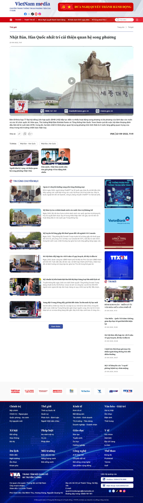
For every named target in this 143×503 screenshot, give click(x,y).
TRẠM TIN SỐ (29, 20)
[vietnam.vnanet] (43, 391)
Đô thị (12, 441)
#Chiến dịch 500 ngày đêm (69, 20)
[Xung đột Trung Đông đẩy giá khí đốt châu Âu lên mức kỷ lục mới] (25, 310)
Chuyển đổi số (79, 458)
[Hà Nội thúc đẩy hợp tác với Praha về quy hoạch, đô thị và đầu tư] (25, 264)
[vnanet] (113, 391)
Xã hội (14, 430)
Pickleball (108, 458)
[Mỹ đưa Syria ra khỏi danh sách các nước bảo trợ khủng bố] (25, 217)
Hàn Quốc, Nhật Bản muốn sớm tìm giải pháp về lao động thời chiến (54, 169)
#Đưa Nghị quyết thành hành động (42, 20)
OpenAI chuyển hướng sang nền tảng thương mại (64, 187)
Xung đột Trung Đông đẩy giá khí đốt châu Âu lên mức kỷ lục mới (70, 302)
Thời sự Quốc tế (48, 410)
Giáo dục (78, 430)
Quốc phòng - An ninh (19, 417)
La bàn (107, 445)
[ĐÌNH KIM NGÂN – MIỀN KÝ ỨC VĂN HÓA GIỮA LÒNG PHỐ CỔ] (119, 294)
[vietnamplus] (29, 391)
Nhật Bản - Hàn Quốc (28, 144)
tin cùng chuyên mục (26, 181)
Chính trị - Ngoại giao (19, 414)
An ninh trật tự (47, 434)
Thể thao (110, 451)
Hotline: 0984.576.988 (116, 479)
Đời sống (13, 434)
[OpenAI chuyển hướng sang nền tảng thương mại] (25, 194)
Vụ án (43, 438)
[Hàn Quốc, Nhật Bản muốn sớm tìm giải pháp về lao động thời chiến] (55, 156)
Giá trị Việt (109, 410)
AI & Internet (78, 455)
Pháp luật (47, 430)
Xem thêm (55, 326)
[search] (117, 19)
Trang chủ (120, 27)
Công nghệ (79, 451)
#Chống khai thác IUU (91, 20)
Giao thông (14, 438)
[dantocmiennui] (85, 391)
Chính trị (15, 406)
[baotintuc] (127, 391)
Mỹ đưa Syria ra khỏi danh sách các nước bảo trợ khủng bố (68, 210)
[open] (137, 19)
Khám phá (14, 465)
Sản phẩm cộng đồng (82, 465)
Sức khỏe (108, 434)
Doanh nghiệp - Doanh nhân (85, 425)
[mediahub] (99, 391)
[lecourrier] (15, 391)
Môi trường (48, 451)
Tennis (107, 462)
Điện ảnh (108, 417)
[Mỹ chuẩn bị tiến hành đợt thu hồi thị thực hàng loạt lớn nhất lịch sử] (25, 287)
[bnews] (57, 391)
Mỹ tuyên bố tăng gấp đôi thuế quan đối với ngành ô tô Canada (69, 233)
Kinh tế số (77, 410)
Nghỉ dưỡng (15, 458)
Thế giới (13, 27)
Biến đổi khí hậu (48, 455)
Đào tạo (76, 434)
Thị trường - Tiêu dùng (83, 421)
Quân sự (44, 414)
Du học (76, 441)
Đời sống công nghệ (81, 462)
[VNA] (25, 14)
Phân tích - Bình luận (50, 417)
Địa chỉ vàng (109, 441)
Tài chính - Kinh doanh (82, 417)
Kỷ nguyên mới (16, 421)
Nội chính (14, 410)
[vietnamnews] (71, 391)
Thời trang (109, 421)
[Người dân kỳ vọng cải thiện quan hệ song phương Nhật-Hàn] (24, 158)
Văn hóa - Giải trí (115, 406)
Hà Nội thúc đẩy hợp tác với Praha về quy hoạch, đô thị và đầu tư (70, 256)
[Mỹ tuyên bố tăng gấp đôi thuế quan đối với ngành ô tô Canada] (25, 240)
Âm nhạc (108, 414)
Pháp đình (45, 441)
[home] (11, 19)
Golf (106, 465)
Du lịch (14, 451)
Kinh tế (77, 406)
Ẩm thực (13, 462)
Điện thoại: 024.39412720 (117, 486)
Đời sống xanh (47, 462)
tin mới (112, 281)
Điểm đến (14, 455)
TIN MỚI (18, 20)
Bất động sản (78, 414)
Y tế (106, 430)
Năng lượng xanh (48, 458)
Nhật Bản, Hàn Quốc (48, 144)
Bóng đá (108, 455)
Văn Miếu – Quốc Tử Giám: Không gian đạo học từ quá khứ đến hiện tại (119, 321)
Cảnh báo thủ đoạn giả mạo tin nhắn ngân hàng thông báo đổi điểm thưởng (117, 351)
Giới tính (108, 438)
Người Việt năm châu (50, 421)
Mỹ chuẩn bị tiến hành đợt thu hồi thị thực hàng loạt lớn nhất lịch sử (71, 279)
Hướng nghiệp (79, 445)
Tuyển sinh (77, 438)
